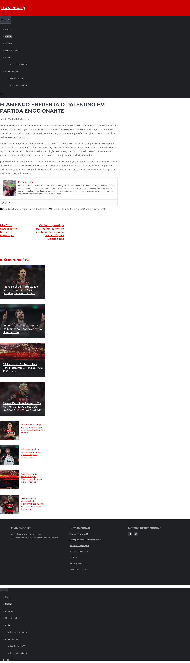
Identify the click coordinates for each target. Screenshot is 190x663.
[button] (2, 94)
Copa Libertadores (11, 209)
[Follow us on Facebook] (4, 660)
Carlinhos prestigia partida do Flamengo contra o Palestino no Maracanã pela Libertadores (50, 232)
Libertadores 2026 (18, 85)
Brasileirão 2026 (17, 78)
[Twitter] (6, 202)
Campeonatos (11, 71)
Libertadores (68, 209)
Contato (73, 557)
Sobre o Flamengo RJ (79, 534)
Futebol (35, 209)
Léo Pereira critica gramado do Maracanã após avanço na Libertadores (22, 329)
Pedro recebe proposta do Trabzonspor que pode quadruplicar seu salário (20, 290)
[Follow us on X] (8, 660)
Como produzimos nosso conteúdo (85, 539)
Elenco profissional (18, 64)
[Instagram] (2, 202)
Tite (104, 209)
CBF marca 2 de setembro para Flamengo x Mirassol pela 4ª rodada (23, 368)
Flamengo (56, 209)
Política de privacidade (80, 551)
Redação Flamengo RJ (79, 545)
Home (7, 29)
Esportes (26, 209)
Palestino (96, 209)
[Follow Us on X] (136, 534)
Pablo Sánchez (83, 209)
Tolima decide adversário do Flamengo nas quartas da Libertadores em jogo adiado (22, 407)
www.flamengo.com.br (80, 569)
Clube (7, 57)
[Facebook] (10, 202)
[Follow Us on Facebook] (130, 534)
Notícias (8, 36)
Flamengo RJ (13, 8)
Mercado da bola (12, 50)
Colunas (9, 43)
